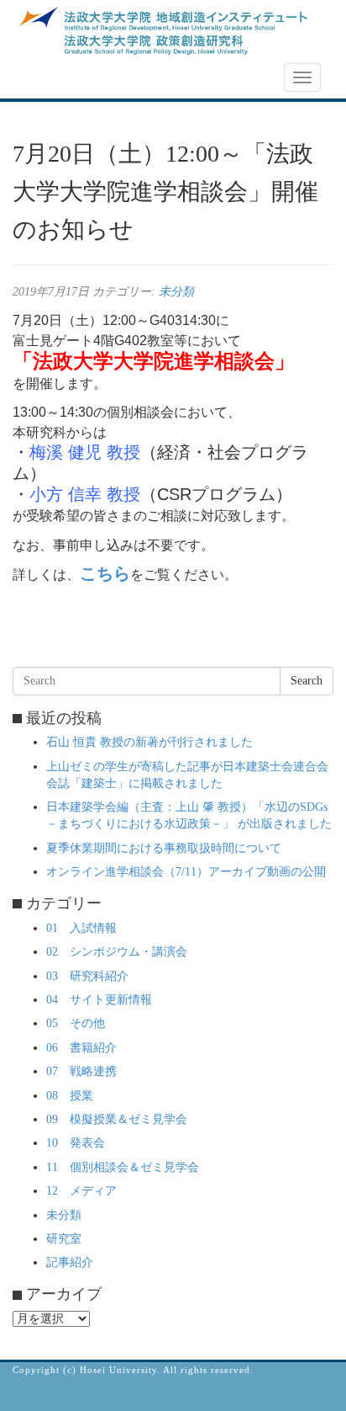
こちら (105, 573)
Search (306, 680)
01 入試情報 (81, 928)
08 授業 (69, 1095)
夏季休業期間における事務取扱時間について (163, 848)
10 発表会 (75, 1143)
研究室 (63, 1239)
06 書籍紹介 (81, 1047)
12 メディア (81, 1191)
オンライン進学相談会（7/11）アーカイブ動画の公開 (186, 871)
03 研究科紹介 (87, 976)
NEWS (39, 78)
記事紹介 (69, 1262)
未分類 (176, 291)
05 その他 (75, 1023)
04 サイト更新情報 (99, 999)
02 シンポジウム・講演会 (116, 951)
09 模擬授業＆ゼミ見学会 (116, 1119)
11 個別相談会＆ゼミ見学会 (122, 1167)
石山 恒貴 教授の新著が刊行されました (149, 742)
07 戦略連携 (81, 1071)
